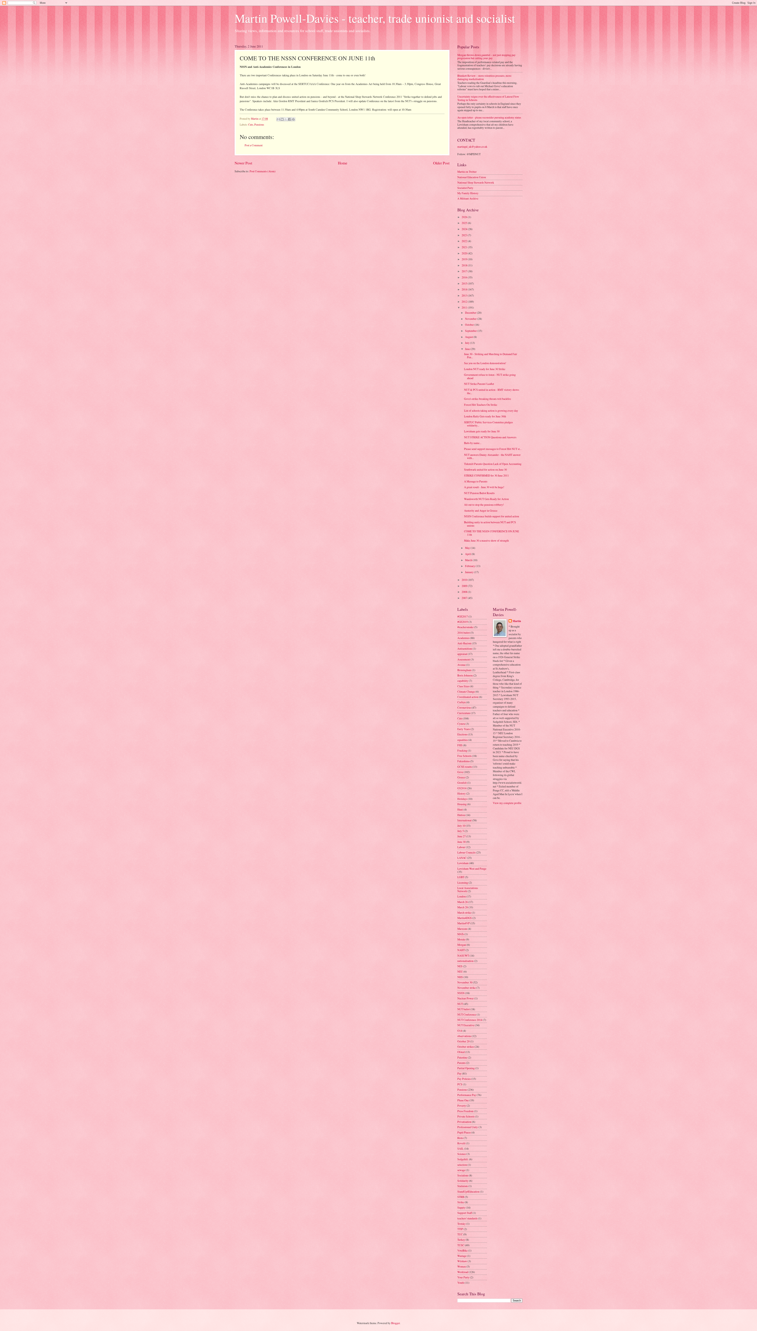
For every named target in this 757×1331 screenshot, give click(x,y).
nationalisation (465, 961)
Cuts (250, 124)
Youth (460, 1282)
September (471, 331)
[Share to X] (286, 119)
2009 (465, 586)
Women (461, 1266)
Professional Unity (467, 1127)
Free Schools (464, 756)
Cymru (461, 724)
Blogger (395, 1323)
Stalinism (462, 1186)
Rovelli (461, 1143)
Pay (459, 1073)
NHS (460, 977)
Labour (461, 847)
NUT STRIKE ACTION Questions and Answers (490, 437)
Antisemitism (464, 648)
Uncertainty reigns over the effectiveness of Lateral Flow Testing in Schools (488, 98)
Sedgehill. (462, 1159)
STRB (460, 1197)
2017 (465, 271)
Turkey (461, 1239)
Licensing (462, 882)
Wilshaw (462, 1261)
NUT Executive (465, 1025)
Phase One (463, 1100)
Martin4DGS (464, 918)
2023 (465, 235)
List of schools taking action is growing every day (491, 410)
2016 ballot (463, 632)
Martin (517, 621)
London (461, 896)
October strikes (465, 1046)
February (470, 566)
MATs (460, 934)
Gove (460, 772)
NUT (460, 1004)
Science (461, 1154)
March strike (464, 912)
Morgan (461, 945)
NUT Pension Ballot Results (479, 493)
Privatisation (464, 1122)
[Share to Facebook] (290, 119)
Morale (461, 939)
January (469, 572)
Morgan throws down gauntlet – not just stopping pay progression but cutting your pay (486, 56)
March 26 (462, 902)
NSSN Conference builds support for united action (491, 516)
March (469, 560)
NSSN (460, 993)
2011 (465, 307)
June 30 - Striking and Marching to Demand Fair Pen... (490, 355)
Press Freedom (465, 1111)
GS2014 (461, 788)
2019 (465, 259)
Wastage (461, 1256)
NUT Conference (466, 1014)
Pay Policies (464, 1079)
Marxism (462, 929)
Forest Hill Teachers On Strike (480, 405)
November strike (466, 988)
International (464, 820)
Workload (462, 1272)
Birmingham (464, 670)
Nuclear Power (465, 998)
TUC (460, 1234)
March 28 (462, 907)
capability (462, 681)
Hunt (460, 809)
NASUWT (463, 955)
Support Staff (464, 1213)
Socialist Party (465, 188)
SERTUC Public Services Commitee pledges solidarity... (488, 423)
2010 (465, 580)
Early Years (463, 729)
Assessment (463, 659)
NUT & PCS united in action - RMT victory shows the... (491, 391)
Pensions (259, 124)
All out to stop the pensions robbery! (484, 504)
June (468, 349)
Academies (463, 638)
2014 (465, 289)
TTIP (460, 1229)
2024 (465, 229)
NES (459, 966)
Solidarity (462, 1181)
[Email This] (278, 119)
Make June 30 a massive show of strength (486, 540)
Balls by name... (472, 443)
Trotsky (461, 1224)
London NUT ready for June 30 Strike (484, 369)
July (467, 343)
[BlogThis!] (282, 119)
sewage (461, 1170)
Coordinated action (467, 697)
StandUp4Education (468, 1191)
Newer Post (243, 162)
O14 (459, 1031)
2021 (465, 247)
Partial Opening (466, 1068)
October (470, 324)
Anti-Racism (464, 643)
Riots (460, 1138)
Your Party (463, 1277)
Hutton (461, 815)
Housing (462, 804)
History (461, 793)
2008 (465, 592)
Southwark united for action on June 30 (485, 469)
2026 (465, 217)
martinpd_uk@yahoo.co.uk (472, 146)
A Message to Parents (475, 481)
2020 (465, 253)
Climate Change (466, 691)
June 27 (461, 836)
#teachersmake (465, 627)
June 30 (461, 842)
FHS (459, 745)
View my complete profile (507, 803)
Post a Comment (254, 145)
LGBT (460, 877)
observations (464, 1036)
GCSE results (464, 767)
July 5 (460, 831)
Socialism (462, 1175)
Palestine (462, 1057)
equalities (462, 740)
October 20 (463, 1041)
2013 (465, 295)
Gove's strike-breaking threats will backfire (487, 399)
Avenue (461, 665)
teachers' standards (467, 1218)
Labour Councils (466, 852)
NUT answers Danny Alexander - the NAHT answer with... (492, 456)
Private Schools (466, 1116)
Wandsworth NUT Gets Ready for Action (486, 499)
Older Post (441, 162)
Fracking (462, 750)
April (468, 554)
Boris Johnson (465, 675)
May (468, 548)
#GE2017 (462, 616)
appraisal (462, 654)
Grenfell (462, 782)
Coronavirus (464, 707)
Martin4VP (463, 923)
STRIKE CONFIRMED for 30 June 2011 (486, 475)
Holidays (462, 799)
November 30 (464, 982)
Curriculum (463, 713)
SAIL (460, 1148)
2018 (465, 265)
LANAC (461, 858)
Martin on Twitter (467, 171)
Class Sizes (463, 686)
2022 (465, 241)
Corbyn (461, 702)
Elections (462, 734)
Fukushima (463, 761)
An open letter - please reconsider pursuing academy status (489, 117)
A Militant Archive (467, 198)
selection (462, 1165)
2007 (465, 598)
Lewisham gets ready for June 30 (482, 431)
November (471, 319)
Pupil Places (464, 1132)
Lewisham (463, 863)
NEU (460, 971)
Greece (461, 777)
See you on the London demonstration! (485, 363)
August (469, 337)
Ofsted (461, 1052)
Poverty (461, 1105)
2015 (465, 283)
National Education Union (471, 177)
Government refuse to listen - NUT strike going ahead (490, 376)
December (471, 312)
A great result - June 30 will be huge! (484, 487)
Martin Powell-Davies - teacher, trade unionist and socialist (375, 18)
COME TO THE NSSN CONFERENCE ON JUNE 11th (491, 532)
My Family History (467, 193)
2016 (465, 277)
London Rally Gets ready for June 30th (485, 416)
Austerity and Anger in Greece (480, 510)
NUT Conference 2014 (469, 1020)
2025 (465, 223)
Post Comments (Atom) (263, 171)
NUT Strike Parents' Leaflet (479, 384)
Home (342, 162)
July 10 (461, 825)
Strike (460, 1202)
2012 (465, 301)
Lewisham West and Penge (471, 868)
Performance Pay (466, 1095)
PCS (459, 1084)
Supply (461, 1207)
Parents (461, 1063)
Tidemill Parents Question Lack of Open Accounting (492, 464)
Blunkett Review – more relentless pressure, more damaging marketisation (484, 77)
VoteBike (462, 1250)
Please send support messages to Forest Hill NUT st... (492, 449)
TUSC (460, 1245)
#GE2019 (462, 622)
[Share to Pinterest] (293, 119)
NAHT (461, 950)
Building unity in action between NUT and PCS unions (490, 523)
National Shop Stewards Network (475, 182)
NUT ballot (463, 1009)
